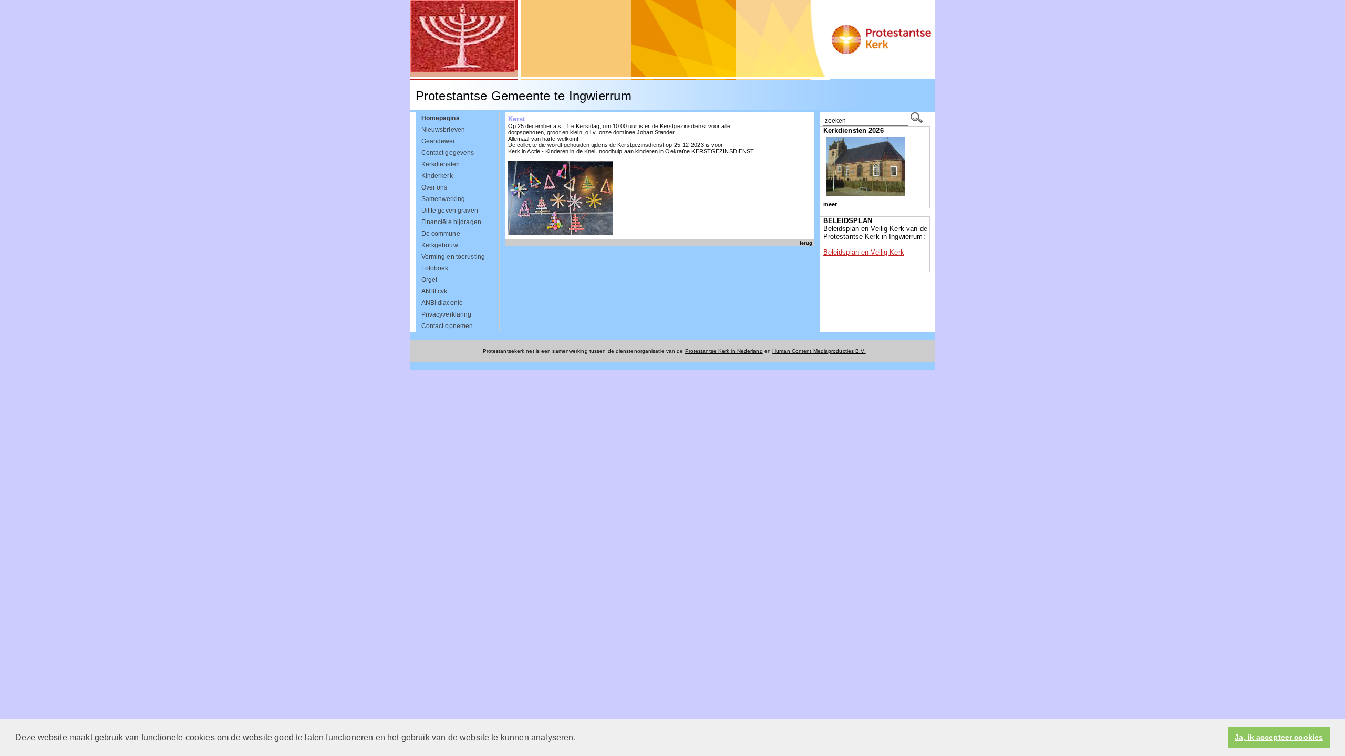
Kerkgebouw (439, 245)
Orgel (429, 280)
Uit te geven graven (449, 210)
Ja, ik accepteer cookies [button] (1279, 737)
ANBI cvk (434, 291)
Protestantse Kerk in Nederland (724, 351)
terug (806, 243)
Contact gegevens (447, 152)
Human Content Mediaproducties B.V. (819, 351)
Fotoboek (435, 268)
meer (830, 204)
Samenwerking (443, 199)
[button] (579, 738)
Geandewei (438, 141)
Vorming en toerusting (453, 256)
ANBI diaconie (442, 303)
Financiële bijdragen (451, 222)
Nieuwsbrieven (443, 129)
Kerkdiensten (440, 164)
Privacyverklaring (446, 314)
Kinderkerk (437, 176)
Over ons (434, 187)
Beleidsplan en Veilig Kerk (863, 252)
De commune (440, 233)
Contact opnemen (447, 326)
